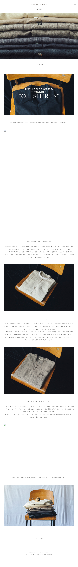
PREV (36, 538)
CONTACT (32, 552)
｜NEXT (40, 538)
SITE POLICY (44, 552)
